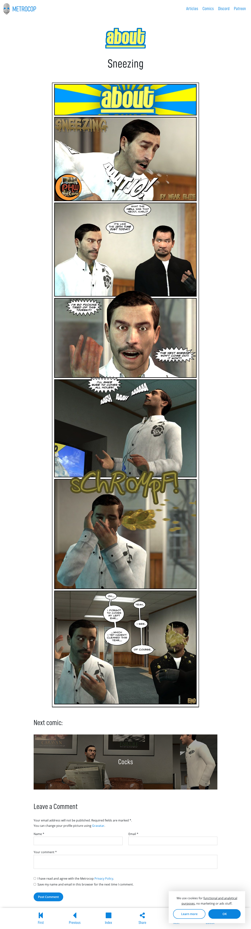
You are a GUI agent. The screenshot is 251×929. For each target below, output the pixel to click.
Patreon (240, 8)
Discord (224, 8)
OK (225, 914)
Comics (208, 8)
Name (39, 834)
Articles (192, 8)
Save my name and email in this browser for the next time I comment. (85, 884)
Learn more (189, 914)
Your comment (45, 852)
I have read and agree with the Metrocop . (75, 879)
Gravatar (98, 826)
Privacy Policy (103, 879)
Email (133, 834)
